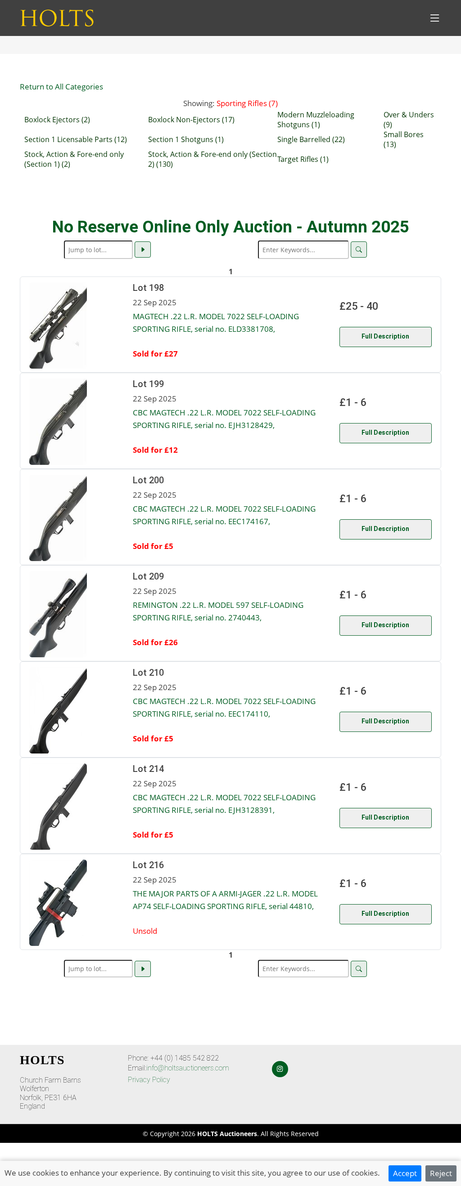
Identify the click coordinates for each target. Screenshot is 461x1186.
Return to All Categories (61, 86)
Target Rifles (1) (303, 159)
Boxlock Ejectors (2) (57, 120)
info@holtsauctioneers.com (187, 1068)
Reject (441, 1173)
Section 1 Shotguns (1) (186, 139)
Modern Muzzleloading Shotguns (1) (315, 119)
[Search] (359, 249)
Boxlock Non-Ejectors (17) (191, 120)
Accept (405, 1173)
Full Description (385, 336)
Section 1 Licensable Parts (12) (75, 139)
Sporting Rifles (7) (247, 103)
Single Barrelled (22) (311, 139)
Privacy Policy (149, 1079)
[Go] (143, 249)
